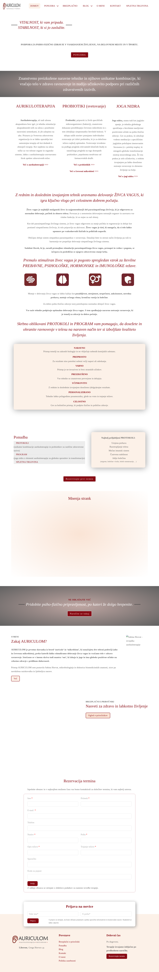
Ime (29, 798)
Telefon (30, 822)
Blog (86, 6)
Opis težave (32, 846)
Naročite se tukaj (79, 613)
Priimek (84, 798)
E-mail (30, 810)
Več (15, 678)
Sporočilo (31, 859)
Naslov (30, 834)
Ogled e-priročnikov (98, 715)
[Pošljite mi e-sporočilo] (155, 6)
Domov (34, 6)
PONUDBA (79, 55)
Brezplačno (70, 6)
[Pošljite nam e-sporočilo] (31, 952)
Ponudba (49, 6)
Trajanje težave (87, 846)
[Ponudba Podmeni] (58, 6)
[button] (32, 883)
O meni (101, 6)
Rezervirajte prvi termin (79, 479)
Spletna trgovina (137, 6)
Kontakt (115, 6)
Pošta (83, 834)
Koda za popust (34, 871)
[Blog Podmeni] (91, 6)
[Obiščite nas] (31, 956)
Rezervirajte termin (117, 956)
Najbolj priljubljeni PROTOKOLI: (118, 438)
